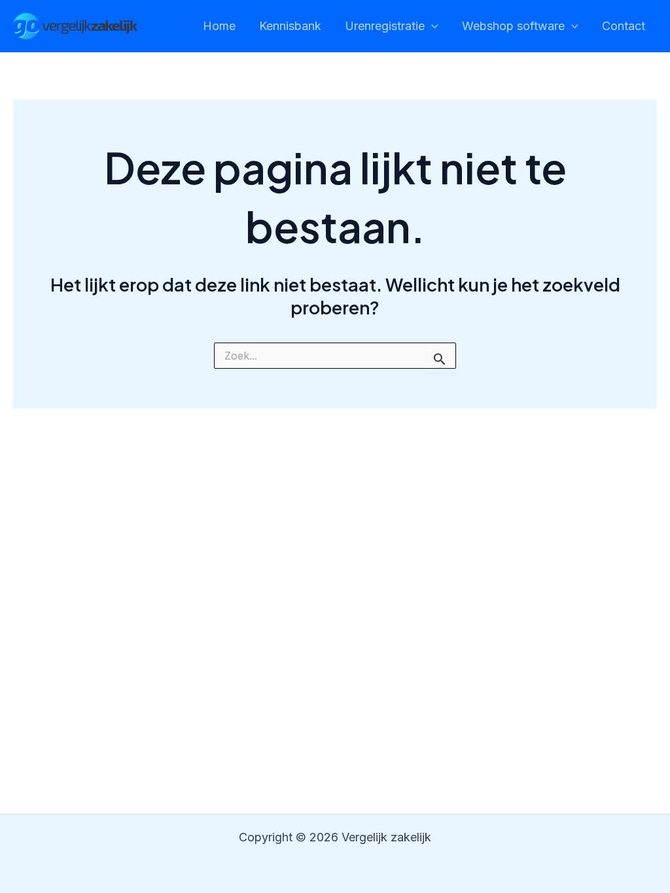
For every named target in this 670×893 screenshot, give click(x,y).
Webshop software (513, 26)
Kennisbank (290, 26)
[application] (431, 26)
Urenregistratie (385, 26)
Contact (623, 26)
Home (219, 26)
